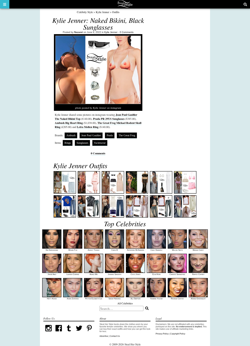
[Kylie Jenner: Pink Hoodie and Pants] (137, 206)
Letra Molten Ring (87, 127)
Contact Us (115, 336)
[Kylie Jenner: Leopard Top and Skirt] (137, 182)
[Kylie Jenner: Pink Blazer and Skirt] (89, 182)
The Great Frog (127, 135)
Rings (67, 142)
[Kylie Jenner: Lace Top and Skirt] (65, 182)
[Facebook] (59, 332)
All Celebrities (125, 303)
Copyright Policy (177, 334)
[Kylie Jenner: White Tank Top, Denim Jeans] (161, 206)
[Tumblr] (69, 332)
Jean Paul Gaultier (91, 135)
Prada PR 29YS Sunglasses (108, 119)
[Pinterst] (89, 332)
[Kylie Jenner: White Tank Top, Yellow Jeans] (185, 206)
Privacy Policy (162, 334)
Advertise (103, 336)
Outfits (115, 12)
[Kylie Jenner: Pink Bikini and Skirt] (185, 182)
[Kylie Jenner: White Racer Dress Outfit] (161, 182)
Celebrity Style (85, 12)
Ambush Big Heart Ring (69, 123)
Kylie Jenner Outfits (80, 165)
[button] (4, 4)
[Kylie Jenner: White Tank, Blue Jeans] (113, 206)
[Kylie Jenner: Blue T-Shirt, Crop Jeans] (65, 206)
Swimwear (100, 142)
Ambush (71, 135)
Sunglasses (82, 142)
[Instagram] (48, 332)
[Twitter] (79, 332)
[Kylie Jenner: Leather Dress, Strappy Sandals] (113, 182)
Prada (110, 135)
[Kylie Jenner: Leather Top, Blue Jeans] (89, 206)
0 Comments (127, 32)
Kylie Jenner (102, 12)
